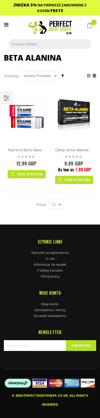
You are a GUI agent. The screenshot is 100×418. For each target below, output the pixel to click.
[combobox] (50, 44)
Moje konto (50, 304)
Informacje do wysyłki (50, 264)
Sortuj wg (11, 75)
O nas (49, 258)
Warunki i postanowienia (50, 252)
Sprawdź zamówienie (50, 315)
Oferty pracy (50, 276)
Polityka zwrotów (50, 270)
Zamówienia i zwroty (49, 310)
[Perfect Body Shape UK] (50, 28)
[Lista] (94, 76)
